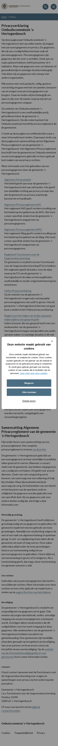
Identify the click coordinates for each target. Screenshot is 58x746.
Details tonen (29, 401)
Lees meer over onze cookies (33, 373)
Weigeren (29, 383)
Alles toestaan (29, 392)
